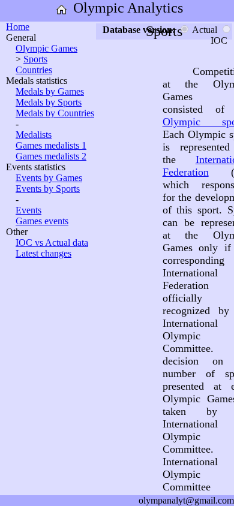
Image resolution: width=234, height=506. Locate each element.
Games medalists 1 (51, 145)
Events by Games (49, 178)
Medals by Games (50, 91)
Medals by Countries (55, 113)
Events (28, 210)
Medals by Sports (49, 102)
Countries (34, 70)
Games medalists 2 (51, 156)
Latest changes (43, 253)
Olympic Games (46, 48)
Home (17, 27)
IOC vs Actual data (52, 242)
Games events (42, 221)
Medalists (34, 134)
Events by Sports (48, 188)
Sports (35, 59)
